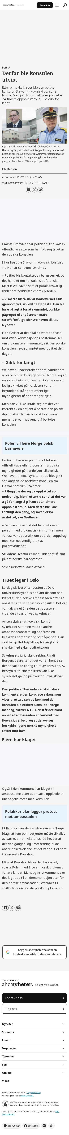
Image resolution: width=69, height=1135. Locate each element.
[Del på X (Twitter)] (34, 189)
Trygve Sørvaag (33, 1092)
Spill (5, 1064)
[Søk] (65, 5)
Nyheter (7, 1024)
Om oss (7, 1072)
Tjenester (8, 1056)
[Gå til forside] (18, 5)
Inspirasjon (9, 1048)
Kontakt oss (14, 998)
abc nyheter (13, 1125)
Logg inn (45, 5)
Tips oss (11, 1009)
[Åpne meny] (57, 5)
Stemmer (8, 1032)
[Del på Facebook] (28, 189)
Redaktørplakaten (43, 1102)
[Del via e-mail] (40, 189)
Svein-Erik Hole (27, 1095)
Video (5, 1081)
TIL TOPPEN (9, 980)
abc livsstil (33, 1125)
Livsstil (6, 1040)
